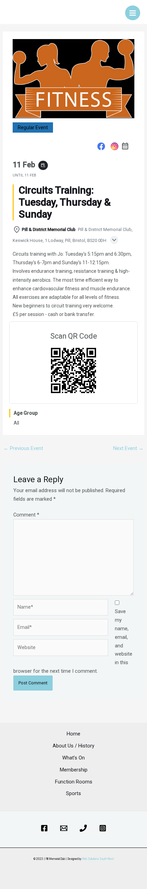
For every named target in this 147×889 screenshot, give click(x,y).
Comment (26, 515)
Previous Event (23, 448)
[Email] (63, 828)
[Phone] (83, 828)
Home (73, 734)
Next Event (128, 448)
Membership (74, 770)
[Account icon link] (115, 12)
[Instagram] (114, 147)
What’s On (73, 758)
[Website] (60, 649)
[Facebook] (101, 147)
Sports (73, 793)
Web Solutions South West (98, 859)
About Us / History (73, 746)
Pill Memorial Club (27, 12)
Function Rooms (73, 782)
